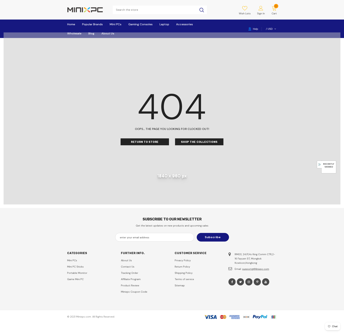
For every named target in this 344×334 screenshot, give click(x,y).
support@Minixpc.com (255, 269)
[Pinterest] (257, 281)
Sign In (261, 13)
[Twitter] (240, 281)
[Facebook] (232, 281)
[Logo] (87, 9)
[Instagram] (248, 281)
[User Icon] (261, 8)
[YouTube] (265, 281)
